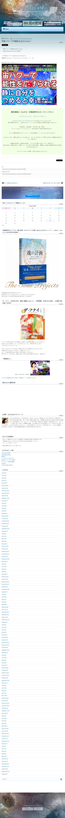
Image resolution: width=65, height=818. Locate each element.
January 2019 (5, 700)
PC (39, 809)
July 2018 (4, 715)
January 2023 (5, 579)
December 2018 (5, 703)
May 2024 (4, 538)
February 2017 (5, 758)
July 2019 (4, 685)
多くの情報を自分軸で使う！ (11, 183)
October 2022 (5, 586)
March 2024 (4, 543)
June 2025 (4, 506)
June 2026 (4, 475)
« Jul (3, 225)
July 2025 (4, 503)
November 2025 (5, 493)
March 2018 (4, 726)
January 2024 (5, 548)
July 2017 (4, 746)
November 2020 (5, 645)
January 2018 (5, 731)
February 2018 (5, 728)
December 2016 (5, 764)
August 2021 (4, 622)
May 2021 (4, 629)
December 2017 (5, 733)
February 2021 (5, 637)
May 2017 (4, 751)
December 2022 (5, 581)
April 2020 (4, 662)
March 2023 (4, 574)
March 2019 (4, 695)
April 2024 (4, 541)
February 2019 (5, 698)
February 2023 (5, 576)
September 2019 (5, 680)
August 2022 (4, 592)
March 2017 (4, 756)
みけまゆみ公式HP (6, 453)
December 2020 (5, 642)
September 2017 (5, 741)
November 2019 (5, 675)
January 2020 (5, 670)
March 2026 (4, 483)
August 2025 (4, 500)
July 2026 (4, 473)
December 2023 (5, 551)
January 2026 (5, 488)
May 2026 (4, 478)
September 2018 (5, 710)
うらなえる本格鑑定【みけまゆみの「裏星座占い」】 (14, 377)
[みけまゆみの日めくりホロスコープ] (32, 9)
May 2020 (4, 660)
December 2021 (5, 612)
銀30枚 (3, 456)
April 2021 (4, 632)
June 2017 (4, 748)
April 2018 (4, 723)
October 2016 (5, 769)
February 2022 (5, 607)
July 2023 (4, 564)
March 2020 (4, 665)
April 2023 (4, 571)
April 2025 (4, 511)
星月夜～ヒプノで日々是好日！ (9, 460)
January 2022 (5, 609)
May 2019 (4, 690)
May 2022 (4, 599)
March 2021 (4, 634)
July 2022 (4, 594)
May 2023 (4, 569)
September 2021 (5, 619)
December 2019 (5, 672)
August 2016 (4, 774)
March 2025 (4, 513)
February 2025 (5, 516)
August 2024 (4, 531)
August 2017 (4, 743)
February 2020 (5, 667)
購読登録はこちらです (32, 195)
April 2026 (4, 480)
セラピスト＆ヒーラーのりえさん (22, 120)
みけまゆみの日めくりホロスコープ (35, 805)
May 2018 (4, 720)
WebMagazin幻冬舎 (6, 454)
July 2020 (4, 655)
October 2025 (5, 495)
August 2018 (4, 713)
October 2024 (5, 526)
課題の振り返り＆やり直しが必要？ (52, 183)
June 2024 (4, 536)
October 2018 (5, 708)
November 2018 (5, 705)
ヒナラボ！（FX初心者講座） (8, 461)
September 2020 (5, 650)
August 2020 (4, 652)
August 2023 (4, 561)
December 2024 (5, 521)
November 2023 (5, 554)
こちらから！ (44, 151)
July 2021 (4, 624)
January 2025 (5, 518)
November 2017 (5, 736)
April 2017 (4, 753)
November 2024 (5, 523)
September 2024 (5, 528)
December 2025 (5, 490)
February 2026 (5, 485)
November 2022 (5, 584)
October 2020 (5, 647)
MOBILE (28, 809)
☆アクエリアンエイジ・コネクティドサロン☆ (32, 116)
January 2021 (5, 640)
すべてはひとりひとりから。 (8, 458)
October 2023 (5, 556)
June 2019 (4, 688)
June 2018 (4, 718)
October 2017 (5, 738)
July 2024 (4, 533)
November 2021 (5, 614)
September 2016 (5, 771)
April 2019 (4, 693)
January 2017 (5, 761)
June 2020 (4, 657)
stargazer (4, 463)
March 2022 (4, 604)
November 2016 (5, 766)
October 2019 (5, 678)
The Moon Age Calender (7, 465)
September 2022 (5, 589)
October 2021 (5, 617)
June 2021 (4, 627)
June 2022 (4, 597)
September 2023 (5, 559)
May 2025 (4, 508)
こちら (12, 445)
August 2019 (4, 683)
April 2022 (4, 602)
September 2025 (5, 498)
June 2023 (4, 566)
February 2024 (5, 546)
